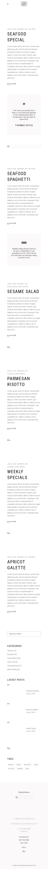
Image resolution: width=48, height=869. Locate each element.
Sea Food (31, 29)
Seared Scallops (32, 691)
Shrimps (20, 768)
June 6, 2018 (11, 29)
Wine (27, 768)
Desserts (31, 557)
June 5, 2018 (11, 557)
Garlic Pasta (31, 728)
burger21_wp (22, 29)
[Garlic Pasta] (15, 730)
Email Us (24, 831)
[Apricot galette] (24, 542)
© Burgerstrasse (27, 865)
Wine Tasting (23, 286)
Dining (19, 764)
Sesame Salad (23, 291)
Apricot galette (32, 710)
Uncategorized (13, 666)
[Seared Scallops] (15, 692)
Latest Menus (12, 286)
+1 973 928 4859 (24, 829)
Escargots (27, 764)
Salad (36, 764)
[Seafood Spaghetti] (24, 154)
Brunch (10, 764)
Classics (10, 374)
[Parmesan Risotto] (24, 356)
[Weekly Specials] (24, 449)
